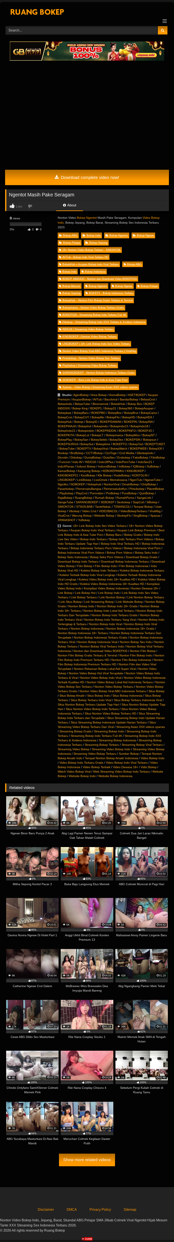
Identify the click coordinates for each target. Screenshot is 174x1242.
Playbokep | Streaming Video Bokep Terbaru (89, 365)
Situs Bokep (156, 691)
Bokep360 (125, 408)
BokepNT (148, 435)
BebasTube (82, 404)
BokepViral (101, 448)
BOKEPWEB (138, 448)
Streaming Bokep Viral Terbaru (142, 744)
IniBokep (124, 466)
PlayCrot (81, 493)
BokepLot (82, 435)
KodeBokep (122, 475)
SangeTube (65, 502)
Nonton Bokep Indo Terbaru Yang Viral (110, 619)
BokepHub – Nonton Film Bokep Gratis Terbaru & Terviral (97, 300)
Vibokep (74, 511)
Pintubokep (137, 488)
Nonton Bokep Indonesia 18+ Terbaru (83, 633)
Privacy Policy (100, 1209)
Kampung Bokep (89, 471)
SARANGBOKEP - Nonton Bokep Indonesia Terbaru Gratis (98, 372)
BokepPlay (65, 439)
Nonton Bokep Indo (81, 606)
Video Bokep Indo (152, 758)
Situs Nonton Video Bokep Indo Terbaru (92, 709)
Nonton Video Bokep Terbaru (113, 686)
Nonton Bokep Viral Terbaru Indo (102, 646)
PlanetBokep (155, 488)
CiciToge (111, 453)
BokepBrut (131, 412)
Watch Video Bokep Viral (74, 771)
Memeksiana (118, 480)
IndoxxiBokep (107, 466)
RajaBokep (65, 497)
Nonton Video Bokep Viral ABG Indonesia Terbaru (113, 691)
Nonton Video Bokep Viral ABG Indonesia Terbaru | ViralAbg (99, 351)
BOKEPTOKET (155, 444)
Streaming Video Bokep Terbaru (94, 753)
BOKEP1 (96, 408)
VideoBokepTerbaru (133, 511)
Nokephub (94, 484)
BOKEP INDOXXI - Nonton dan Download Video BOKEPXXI (99, 278)
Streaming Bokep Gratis (75, 731)
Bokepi (78, 421)
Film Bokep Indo (106, 566)
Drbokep (76, 457)
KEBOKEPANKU (113, 471)
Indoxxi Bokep (86, 466)
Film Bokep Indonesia (133, 566)
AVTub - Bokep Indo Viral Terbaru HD (85, 257)
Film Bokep (84, 566)
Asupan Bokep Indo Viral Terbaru (92, 530)
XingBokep (140, 515)
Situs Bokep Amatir (72, 695)
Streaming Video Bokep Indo (111, 749)
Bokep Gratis (133, 534)
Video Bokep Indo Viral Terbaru (127, 762)
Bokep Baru (114, 534)
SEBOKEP (107, 502)
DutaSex (109, 457)
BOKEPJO (145, 430)
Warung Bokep (82, 515)
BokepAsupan (144, 408)
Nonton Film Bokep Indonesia (131, 660)
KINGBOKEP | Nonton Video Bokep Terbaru (89, 336)
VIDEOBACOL (108, 511)
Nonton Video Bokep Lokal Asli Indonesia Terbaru (120, 682)
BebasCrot (148, 399)
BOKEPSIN (133, 439)
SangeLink (144, 497)
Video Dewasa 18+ (125, 767)
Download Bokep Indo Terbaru (78, 561)
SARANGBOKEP (87, 502)
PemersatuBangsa (88, 488)
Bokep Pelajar (71, 242)
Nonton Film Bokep (143, 651)
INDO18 (90, 462)
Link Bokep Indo (109, 593)
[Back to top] (161, 1229)
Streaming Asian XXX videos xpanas (140, 727)
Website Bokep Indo (82, 776)
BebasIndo (65, 404)
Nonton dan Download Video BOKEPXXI (100, 651)
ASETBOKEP (137, 395)
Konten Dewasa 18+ (145, 588)
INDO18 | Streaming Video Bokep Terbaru (88, 329)
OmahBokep (130, 484)
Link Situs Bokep (70, 601)
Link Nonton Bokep (112, 597)
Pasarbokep (66, 488)
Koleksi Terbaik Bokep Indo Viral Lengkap (87, 575)
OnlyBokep (148, 484)
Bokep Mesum (71, 286)
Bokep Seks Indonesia (73, 557)
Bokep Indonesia (95, 271)
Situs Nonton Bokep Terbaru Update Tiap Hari (88, 704)
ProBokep (112, 493)
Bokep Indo (94, 235)
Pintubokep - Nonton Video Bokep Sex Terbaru (91, 358)
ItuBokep (153, 466)
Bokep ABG (70, 235)
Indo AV (77, 462)
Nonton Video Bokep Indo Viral (100, 677)
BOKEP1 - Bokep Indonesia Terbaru (111, 293)
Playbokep (66, 493)
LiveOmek (100, 480)
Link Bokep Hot (85, 593)
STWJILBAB (84, 506)
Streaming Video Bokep (73, 749)
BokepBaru (81, 412)
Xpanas (155, 515)
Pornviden (97, 493)
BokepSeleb (99, 439)
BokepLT (98, 435)
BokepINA (146, 421)
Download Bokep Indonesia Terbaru (125, 561)
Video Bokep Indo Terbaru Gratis (81, 762)
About (71, 205)
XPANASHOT (67, 520)
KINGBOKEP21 (68, 475)
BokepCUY (81, 417)
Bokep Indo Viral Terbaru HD (120, 543)
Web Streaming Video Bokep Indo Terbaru (121, 771)
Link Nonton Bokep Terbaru (145, 597)
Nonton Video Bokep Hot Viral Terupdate (96, 673)
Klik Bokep (105, 475)
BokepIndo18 (139, 426)
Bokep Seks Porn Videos (106, 557)
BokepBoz (115, 412)
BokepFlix (113, 417)
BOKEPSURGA (68, 444)
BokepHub (65, 421)
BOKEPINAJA (67, 426)
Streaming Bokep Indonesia (117, 740)
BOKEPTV (84, 448)
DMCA (72, 1209)
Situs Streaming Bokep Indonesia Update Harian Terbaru (109, 722)
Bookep (63, 453)
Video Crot (89, 511)
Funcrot (64, 462)
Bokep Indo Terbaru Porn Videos (131, 539)
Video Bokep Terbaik (96, 767)
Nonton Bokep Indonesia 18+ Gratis (130, 628)
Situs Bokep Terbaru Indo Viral (91, 700)
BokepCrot (65, 417)
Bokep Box (135, 404)
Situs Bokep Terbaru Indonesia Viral (138, 700)
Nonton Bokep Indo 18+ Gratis (117, 606)
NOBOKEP (77, 484)
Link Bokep (65, 593)
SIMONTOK (66, 506)
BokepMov (133, 435)
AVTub (97, 399)
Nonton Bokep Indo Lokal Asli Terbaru (108, 610)
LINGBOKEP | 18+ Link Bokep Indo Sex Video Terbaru (96, 343)
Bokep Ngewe (145, 235)
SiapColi (138, 502)
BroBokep (77, 453)
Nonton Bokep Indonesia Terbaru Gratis (100, 637)
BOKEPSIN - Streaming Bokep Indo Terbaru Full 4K (94, 314)
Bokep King (80, 408)
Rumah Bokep (104, 497)
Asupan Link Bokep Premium (136, 530)
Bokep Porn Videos (119, 552)
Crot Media (126, 453)
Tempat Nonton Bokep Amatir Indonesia (111, 758)
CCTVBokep (94, 453)
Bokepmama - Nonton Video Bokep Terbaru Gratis (93, 307)
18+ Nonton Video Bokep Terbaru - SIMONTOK (91, 250)
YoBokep (84, 520)
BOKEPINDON (106, 430)
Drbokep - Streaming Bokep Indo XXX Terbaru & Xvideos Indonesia (103, 322)
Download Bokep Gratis (141, 557)
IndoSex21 (145, 462)
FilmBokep (158, 457)
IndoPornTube (125, 462)
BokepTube (67, 448)
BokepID (91, 421)
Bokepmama (114, 435)
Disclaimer (46, 1209)
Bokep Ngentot (87, 217)
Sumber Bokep (129, 753)
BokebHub (118, 404)
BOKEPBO (98, 412)
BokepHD (128, 417)
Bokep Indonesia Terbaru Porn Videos (96, 548)
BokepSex (116, 439)
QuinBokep (146, 493)
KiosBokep (88, 475)
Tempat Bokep (143, 506)
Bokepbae (64, 412)
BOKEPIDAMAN (110, 421)
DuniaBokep (92, 457)
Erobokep (123, 457)
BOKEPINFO (127, 430)
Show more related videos (87, 1160)
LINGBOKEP (66, 480)
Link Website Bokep (129, 601)
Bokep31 (110, 408)
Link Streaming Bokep (99, 601)
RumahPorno (125, 497)
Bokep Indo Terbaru (93, 539)
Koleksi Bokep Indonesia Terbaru (142, 570)
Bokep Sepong (98, 242)
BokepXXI (155, 448)
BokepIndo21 (67, 430)
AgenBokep (81, 395)
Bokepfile (98, 417)
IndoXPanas (66, 466)
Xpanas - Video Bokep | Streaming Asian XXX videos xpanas (100, 387)
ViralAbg (155, 511)
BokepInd (84, 426)
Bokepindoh (86, 430)
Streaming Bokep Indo (109, 731)
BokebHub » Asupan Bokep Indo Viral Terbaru (90, 264)
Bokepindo (101, 426)
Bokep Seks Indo (146, 552)
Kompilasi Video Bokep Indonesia (106, 588)
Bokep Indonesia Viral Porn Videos (81, 552)
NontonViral (111, 484)
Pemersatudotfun (115, 488)
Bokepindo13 (119, 426)
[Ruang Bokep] (87, 13)
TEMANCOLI (122, 506)
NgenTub (136, 480)
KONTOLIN (139, 475)
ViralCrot (63, 515)
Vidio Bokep (149, 767)
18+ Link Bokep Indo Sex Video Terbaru (99, 525)
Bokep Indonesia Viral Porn (142, 548)
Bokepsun (149, 439)
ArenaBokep (117, 395)
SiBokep (151, 502)
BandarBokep (129, 399)
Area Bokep (99, 395)
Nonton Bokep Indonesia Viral (97, 642)
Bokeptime (103, 444)
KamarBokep (66, 471)
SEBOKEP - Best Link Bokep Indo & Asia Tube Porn (95, 380)
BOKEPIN (130, 421)
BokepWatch (119, 448)
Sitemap (130, 1209)
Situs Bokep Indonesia (127, 695)
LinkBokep (84, 480)
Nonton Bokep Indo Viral (105, 624)
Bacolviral (110, 399)
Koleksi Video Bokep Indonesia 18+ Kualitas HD (112, 584)
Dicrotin (63, 457)
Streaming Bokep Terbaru (102, 744)
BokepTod (136, 444)
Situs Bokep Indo (98, 695)
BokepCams (149, 412)
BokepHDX (145, 417)
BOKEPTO (120, 444)
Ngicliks (63, 484)
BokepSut (86, 444)
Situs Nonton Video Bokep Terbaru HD (110, 713)
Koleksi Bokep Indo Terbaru (99, 570)
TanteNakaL (103, 506)
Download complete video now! (89, 177)
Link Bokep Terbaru (84, 597)
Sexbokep (123, 502)
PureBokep (129, 493)
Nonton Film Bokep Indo (135, 655)
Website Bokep (104, 515)
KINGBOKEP (135, 471)
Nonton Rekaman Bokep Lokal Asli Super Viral (105, 668)
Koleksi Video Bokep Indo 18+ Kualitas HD (107, 579)
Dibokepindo (145, 453)
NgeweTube (153, 480)
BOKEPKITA (66, 435)
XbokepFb (124, 515)
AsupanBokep (81, 399)
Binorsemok (100, 404)
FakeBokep (140, 457)
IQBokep (139, 466)
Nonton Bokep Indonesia (87, 628)
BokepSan (81, 439)
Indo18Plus (106, 462)
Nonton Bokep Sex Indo (136, 642)
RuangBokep (83, 497)
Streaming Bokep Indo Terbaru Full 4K (96, 735)
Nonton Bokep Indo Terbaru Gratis (114, 615)
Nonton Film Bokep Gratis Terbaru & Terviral (87, 655)
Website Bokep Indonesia (115, 776)
